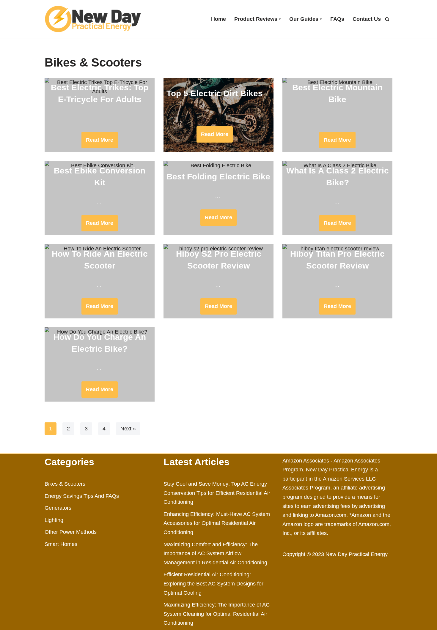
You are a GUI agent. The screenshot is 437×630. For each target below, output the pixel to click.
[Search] (387, 19)
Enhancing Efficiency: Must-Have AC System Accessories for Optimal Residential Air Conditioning (217, 523)
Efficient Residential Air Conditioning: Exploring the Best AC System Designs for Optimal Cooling (213, 583)
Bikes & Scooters (65, 484)
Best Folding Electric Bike (218, 176)
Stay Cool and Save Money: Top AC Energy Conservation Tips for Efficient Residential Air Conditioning (217, 493)
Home (218, 19)
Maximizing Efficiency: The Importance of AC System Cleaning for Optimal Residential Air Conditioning (217, 614)
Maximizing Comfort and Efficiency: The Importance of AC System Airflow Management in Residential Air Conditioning (215, 553)
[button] (280, 19)
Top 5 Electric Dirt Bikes (214, 93)
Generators (58, 508)
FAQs (337, 19)
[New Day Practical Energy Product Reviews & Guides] (93, 19)
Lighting (54, 520)
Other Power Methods (71, 532)
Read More (97, 142)
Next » (128, 429)
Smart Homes (61, 544)
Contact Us (367, 19)
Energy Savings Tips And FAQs (82, 496)
